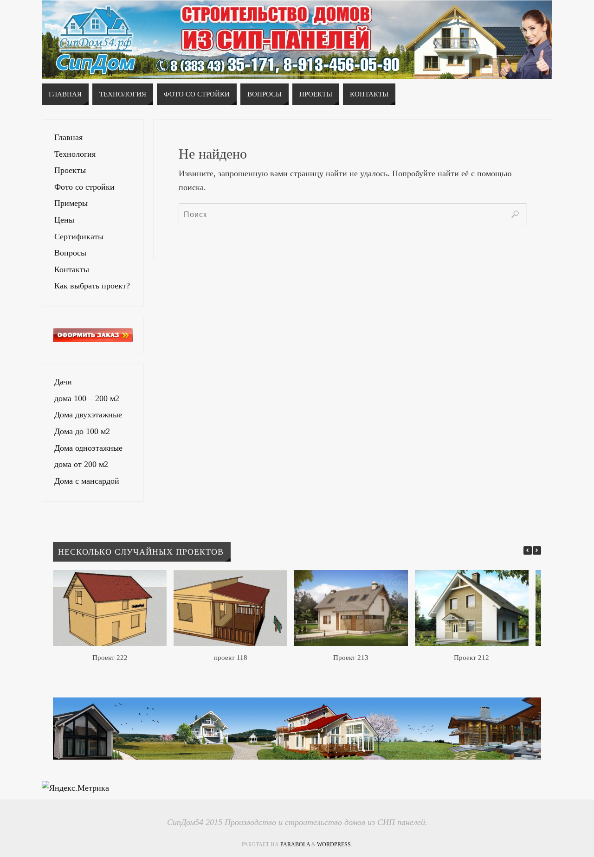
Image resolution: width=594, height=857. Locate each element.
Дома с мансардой (86, 481)
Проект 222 (110, 657)
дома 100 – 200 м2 (86, 398)
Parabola (295, 844)
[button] (537, 550)
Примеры (71, 203)
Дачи (63, 381)
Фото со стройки (84, 187)
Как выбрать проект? (92, 285)
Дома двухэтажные (88, 414)
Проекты (70, 170)
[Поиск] (515, 214)
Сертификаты (78, 236)
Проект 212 (471, 657)
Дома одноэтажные (88, 448)
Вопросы (70, 252)
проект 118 (230, 657)
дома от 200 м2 (81, 464)
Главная (68, 137)
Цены (64, 219)
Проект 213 (350, 657)
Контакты (71, 269)
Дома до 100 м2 (82, 431)
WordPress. (334, 844)
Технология (75, 154)
